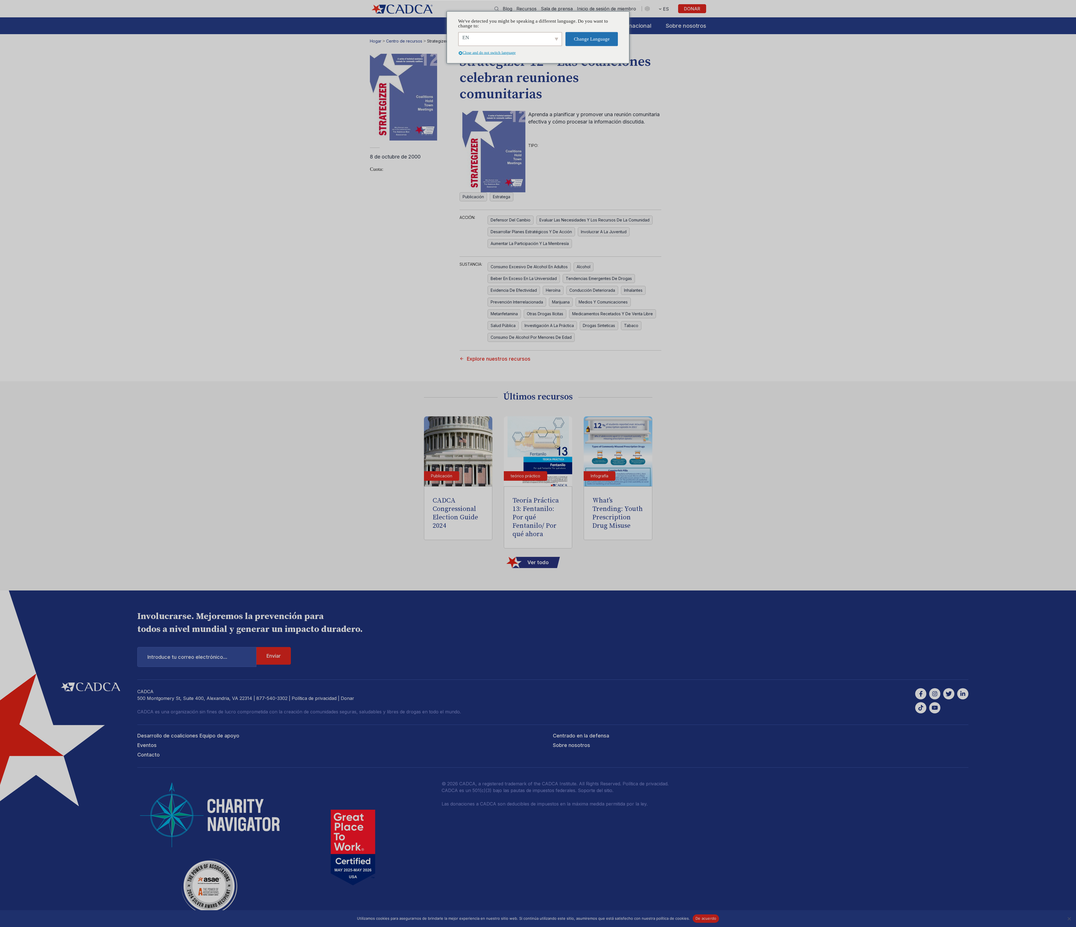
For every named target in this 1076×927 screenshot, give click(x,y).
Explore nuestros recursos (498, 359)
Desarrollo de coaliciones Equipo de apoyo (188, 736)
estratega (501, 196)
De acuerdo (705, 918)
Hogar (375, 41)
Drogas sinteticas (599, 325)
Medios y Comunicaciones (603, 302)
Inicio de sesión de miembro (606, 8)
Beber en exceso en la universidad (524, 278)
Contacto (148, 755)
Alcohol (583, 266)
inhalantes (633, 290)
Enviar (273, 656)
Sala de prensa (557, 8)
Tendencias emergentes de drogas (599, 278)
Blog (507, 8)
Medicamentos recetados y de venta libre (612, 313)
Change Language (592, 39)
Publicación (473, 196)
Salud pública (503, 325)
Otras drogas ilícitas (545, 313)
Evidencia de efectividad (514, 290)
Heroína (553, 290)
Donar (692, 8)
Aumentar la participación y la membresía (530, 243)
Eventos (147, 745)
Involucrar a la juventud (604, 231)
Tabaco (631, 325)
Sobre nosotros (685, 25)
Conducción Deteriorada (592, 290)
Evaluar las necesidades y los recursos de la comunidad (594, 220)
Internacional (633, 25)
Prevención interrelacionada (517, 302)
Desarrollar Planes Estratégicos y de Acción (531, 231)
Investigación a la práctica (549, 325)
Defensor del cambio (510, 220)
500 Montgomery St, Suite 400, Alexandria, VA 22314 (194, 698)
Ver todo (538, 562)
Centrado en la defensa (581, 736)
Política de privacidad (314, 698)
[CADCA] (402, 9)
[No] (1069, 918)
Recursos (526, 8)
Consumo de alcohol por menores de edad (531, 337)
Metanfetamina (504, 313)
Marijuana (561, 302)
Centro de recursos (404, 41)
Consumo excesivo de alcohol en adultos (529, 266)
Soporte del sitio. (595, 790)
